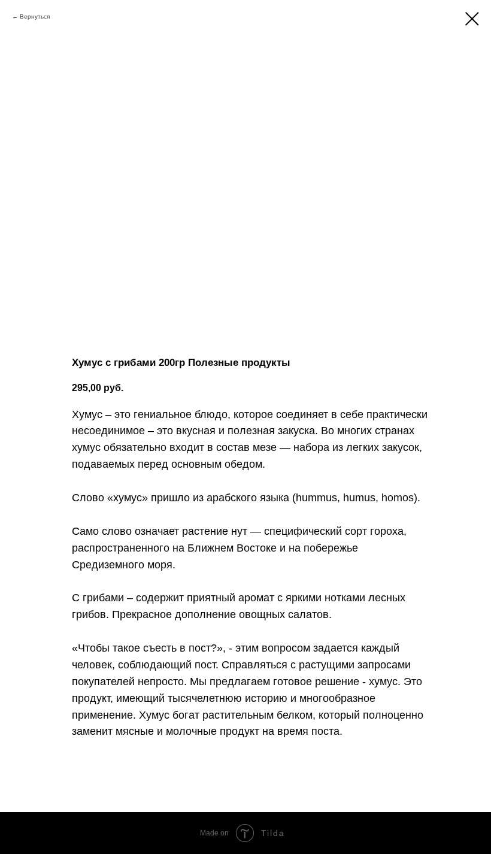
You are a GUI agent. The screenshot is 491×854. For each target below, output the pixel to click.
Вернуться (35, 16)
